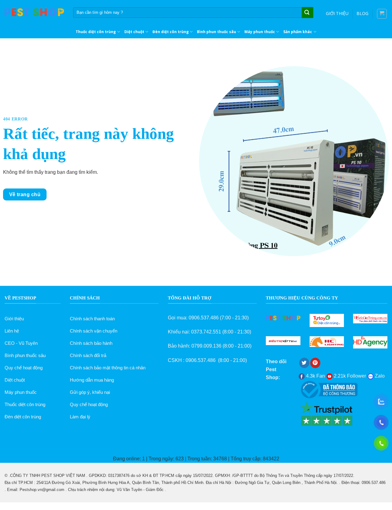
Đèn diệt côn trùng (171, 31)
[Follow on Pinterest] (315, 363)
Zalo (379, 376)
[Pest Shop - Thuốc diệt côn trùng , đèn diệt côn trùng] (34, 12)
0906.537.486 (204, 317)
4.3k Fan (315, 376)
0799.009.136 (206, 345)
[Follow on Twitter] (304, 363)
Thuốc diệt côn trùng (96, 31)
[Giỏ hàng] (382, 14)
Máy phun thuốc (259, 31)
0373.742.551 (206, 331)
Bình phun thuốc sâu (216, 31)
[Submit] (307, 13)
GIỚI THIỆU (337, 13)
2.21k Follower (349, 376)
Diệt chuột (134, 31)
